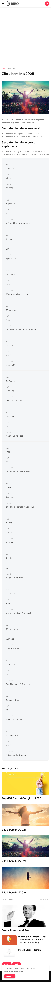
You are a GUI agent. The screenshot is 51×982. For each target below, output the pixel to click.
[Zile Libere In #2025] (25, 846)
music (6, 964)
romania (11, 69)
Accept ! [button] (9, 976)
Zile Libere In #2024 (14, 892)
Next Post (44, 899)
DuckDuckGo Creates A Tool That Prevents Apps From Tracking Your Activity (32, 939)
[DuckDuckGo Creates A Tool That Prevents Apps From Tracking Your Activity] (9, 940)
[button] (3, 3)
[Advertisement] (25, 37)
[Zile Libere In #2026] (25, 815)
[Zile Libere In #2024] (25, 878)
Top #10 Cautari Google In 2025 (21, 798)
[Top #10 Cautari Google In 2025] (25, 783)
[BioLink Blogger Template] (9, 953)
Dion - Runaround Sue (15, 930)
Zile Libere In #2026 (14, 829)
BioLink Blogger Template (30, 950)
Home (4, 69)
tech (16, 964)
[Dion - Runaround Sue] (25, 916)
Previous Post (8, 899)
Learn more (18, 971)
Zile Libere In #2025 (14, 861)
